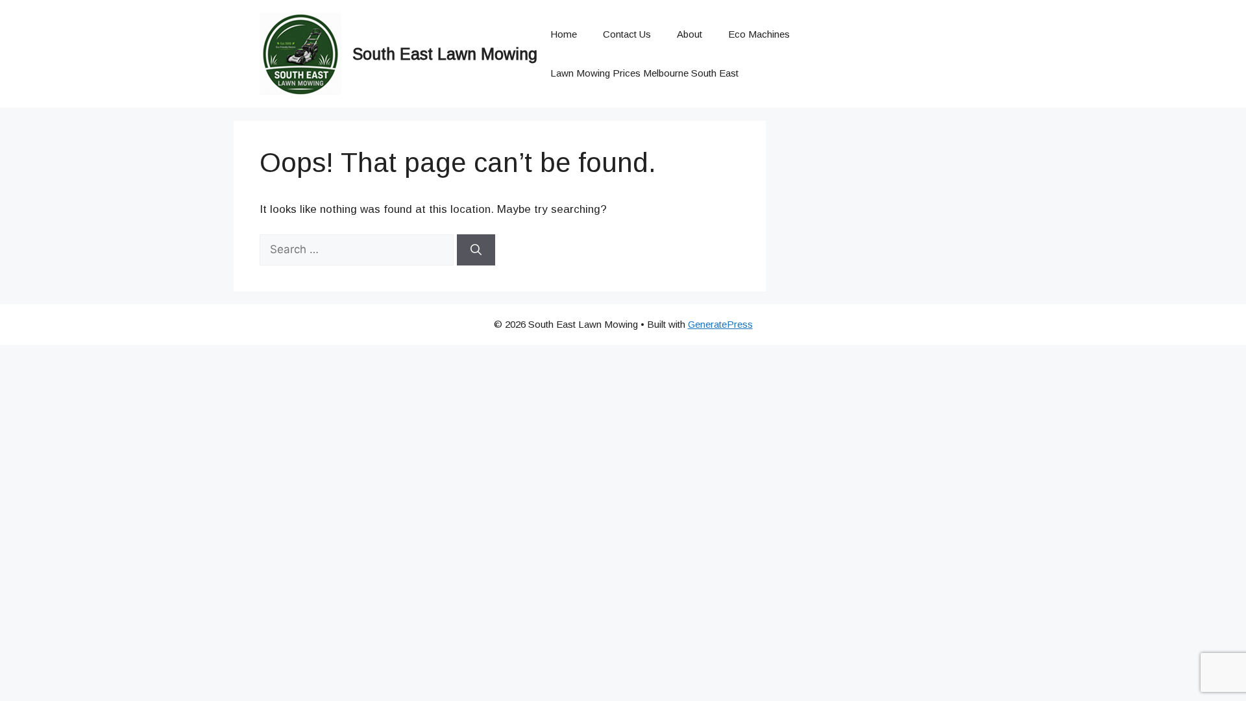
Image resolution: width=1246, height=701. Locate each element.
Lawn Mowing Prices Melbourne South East (644, 73)
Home (563, 34)
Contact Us (627, 34)
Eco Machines (759, 34)
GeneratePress (720, 324)
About (689, 34)
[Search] (476, 249)
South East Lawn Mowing (444, 54)
